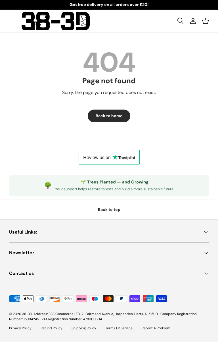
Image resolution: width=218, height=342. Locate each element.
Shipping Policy (84, 328)
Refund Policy (51, 328)
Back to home (109, 115)
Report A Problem (156, 328)
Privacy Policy (20, 328)
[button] (205, 21)
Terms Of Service (119, 328)
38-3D (27, 314)
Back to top (109, 209)
